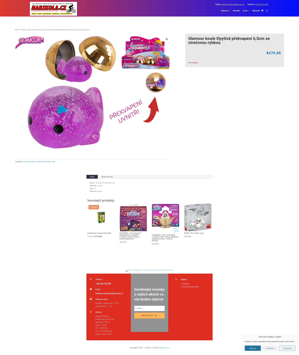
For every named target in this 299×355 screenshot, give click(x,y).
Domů (17, 30)
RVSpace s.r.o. (164, 347)
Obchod (224, 11)
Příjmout (252, 348)
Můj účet (256, 11)
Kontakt (236, 11)
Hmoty (25, 161)
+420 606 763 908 (261, 4)
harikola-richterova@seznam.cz (233, 4)
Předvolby (287, 348)
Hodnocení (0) (106, 177)
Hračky (22, 30)
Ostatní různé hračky (33, 30)
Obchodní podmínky (191, 286)
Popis (92, 177)
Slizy (43, 30)
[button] (167, 39)
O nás (244, 11)
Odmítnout (270, 348)
